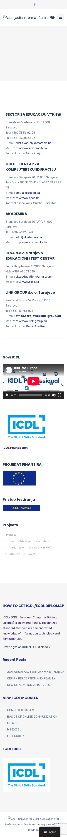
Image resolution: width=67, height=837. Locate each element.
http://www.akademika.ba (30, 242)
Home (7, 57)
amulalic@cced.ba (28, 192)
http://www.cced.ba (26, 198)
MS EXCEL (14, 729)
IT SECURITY (16, 736)
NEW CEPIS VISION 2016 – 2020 (28, 685)
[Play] (7, 395)
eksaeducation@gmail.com (34, 276)
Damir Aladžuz (36, 326)
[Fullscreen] (59, 395)
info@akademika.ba (29, 237)
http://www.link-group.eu (30, 321)
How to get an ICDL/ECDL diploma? (26, 647)
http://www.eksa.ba (26, 282)
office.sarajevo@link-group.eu (38, 316)
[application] (33, 381)
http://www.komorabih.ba (30, 148)
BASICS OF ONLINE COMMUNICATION (32, 716)
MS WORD (14, 723)
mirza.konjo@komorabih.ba (33, 143)
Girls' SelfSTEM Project (22, 554)
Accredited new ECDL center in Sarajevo (35, 672)
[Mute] (54, 395)
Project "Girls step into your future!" (29, 541)
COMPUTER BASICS (20, 710)
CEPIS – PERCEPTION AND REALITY (31, 678)
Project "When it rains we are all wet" (30, 547)
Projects (11, 534)
